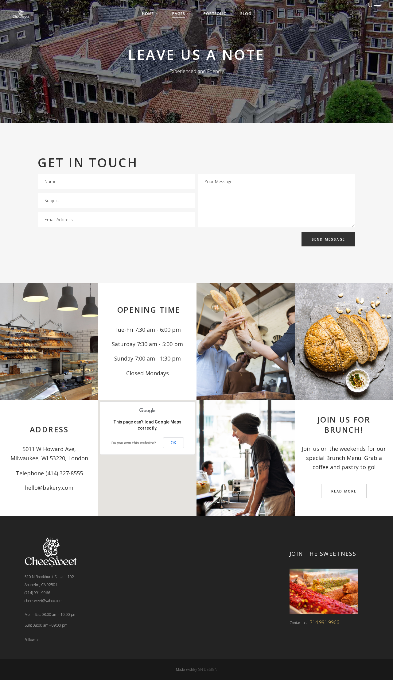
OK (173, 442)
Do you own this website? (133, 443)
